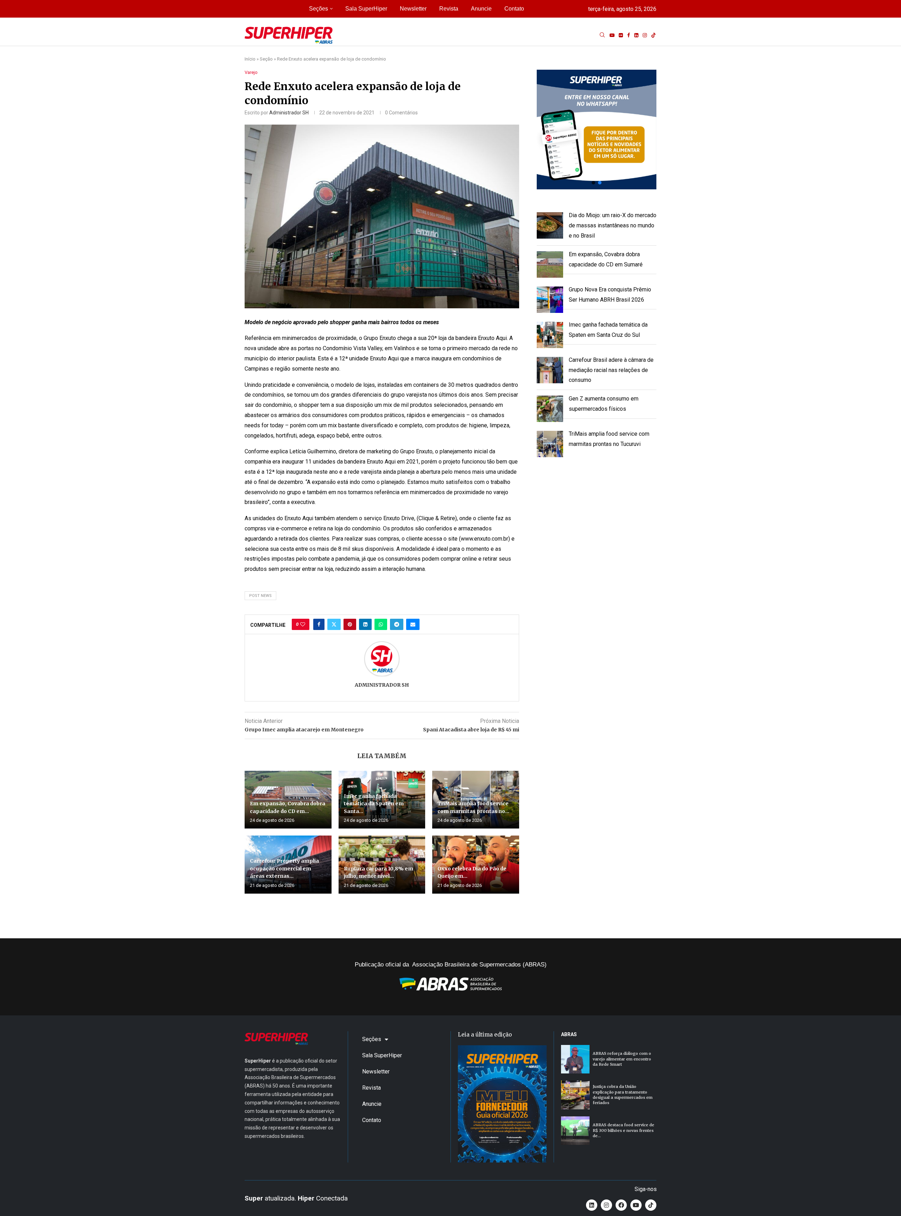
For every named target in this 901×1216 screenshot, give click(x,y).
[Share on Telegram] (396, 624)
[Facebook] (628, 35)
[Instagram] (644, 35)
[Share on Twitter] (334, 624)
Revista (448, 9)
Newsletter (413, 9)
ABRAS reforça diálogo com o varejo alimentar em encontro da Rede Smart (622, 1059)
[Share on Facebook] (319, 624)
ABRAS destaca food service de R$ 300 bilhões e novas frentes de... (623, 1130)
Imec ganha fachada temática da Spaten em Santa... (374, 803)
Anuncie (481, 9)
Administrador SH (289, 112)
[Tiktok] (653, 35)
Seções (318, 9)
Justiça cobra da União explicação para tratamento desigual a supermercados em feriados (623, 1094)
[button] (596, 129)
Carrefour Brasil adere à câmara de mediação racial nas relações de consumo (611, 370)
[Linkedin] (636, 35)
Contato (514, 9)
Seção (266, 59)
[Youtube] (612, 35)
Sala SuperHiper (366, 9)
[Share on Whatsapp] (380, 624)
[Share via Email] (413, 624)
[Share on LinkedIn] (365, 624)
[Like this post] (302, 624)
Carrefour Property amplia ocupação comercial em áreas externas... (284, 868)
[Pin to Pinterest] (350, 624)
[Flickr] (620, 35)
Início (250, 59)
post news (260, 595)
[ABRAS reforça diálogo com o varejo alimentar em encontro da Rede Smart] (575, 1059)
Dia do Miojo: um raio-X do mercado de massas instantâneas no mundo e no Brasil (612, 225)
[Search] (602, 35)
